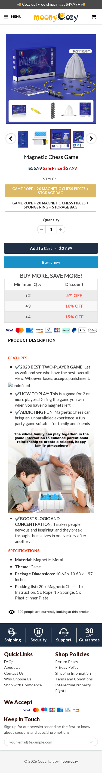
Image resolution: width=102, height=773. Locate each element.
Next (91, 143)
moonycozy (69, 761)
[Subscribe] (91, 742)
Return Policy (66, 661)
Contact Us (14, 673)
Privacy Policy (66, 667)
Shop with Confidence (23, 685)
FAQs (9, 661)
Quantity (51, 219)
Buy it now (51, 262)
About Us (12, 667)
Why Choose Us (18, 679)
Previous (11, 143)
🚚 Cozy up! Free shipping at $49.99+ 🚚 (51, 4)
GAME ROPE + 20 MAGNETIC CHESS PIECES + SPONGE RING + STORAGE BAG (50, 205)
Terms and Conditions (74, 679)
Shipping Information (73, 673)
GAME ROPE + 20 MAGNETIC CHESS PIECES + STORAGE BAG (50, 191)
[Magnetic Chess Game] (51, 79)
